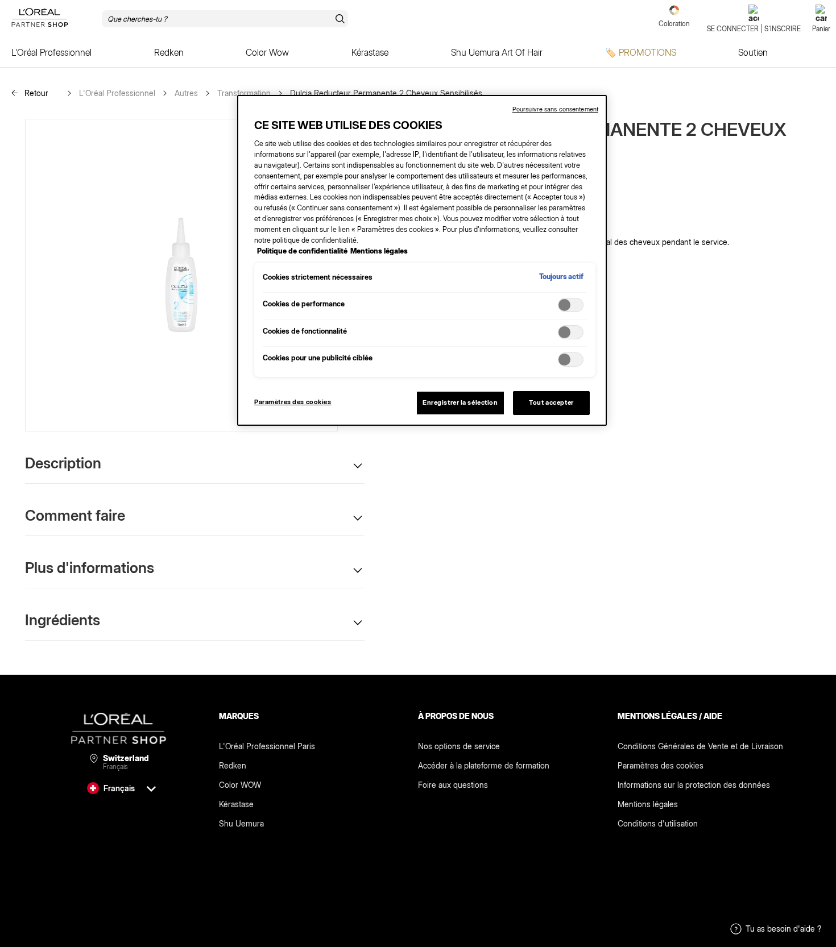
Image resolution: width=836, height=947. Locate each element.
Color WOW (240, 785)
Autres (186, 93)
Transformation (244, 93)
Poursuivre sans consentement (555, 109)
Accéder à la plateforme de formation (483, 765)
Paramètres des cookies (660, 765)
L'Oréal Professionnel (117, 93)
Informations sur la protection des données (694, 785)
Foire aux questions (453, 785)
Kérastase (236, 804)
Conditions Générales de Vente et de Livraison (700, 746)
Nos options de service (459, 746)
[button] (195, 463)
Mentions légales (648, 804)
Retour (35, 93)
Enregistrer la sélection (460, 402)
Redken (232, 765)
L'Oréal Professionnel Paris (267, 746)
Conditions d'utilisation (658, 823)
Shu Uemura (241, 823)
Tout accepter (551, 402)
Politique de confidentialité (302, 251)
